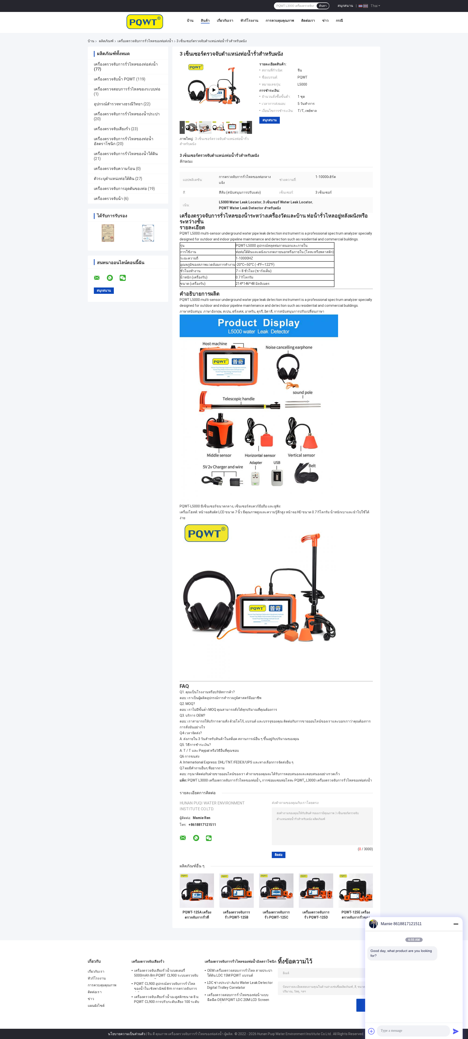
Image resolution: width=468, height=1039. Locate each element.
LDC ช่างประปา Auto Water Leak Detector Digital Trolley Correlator (240, 985)
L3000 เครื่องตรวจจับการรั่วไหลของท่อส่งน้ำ (339, 780)
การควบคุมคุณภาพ (280, 20)
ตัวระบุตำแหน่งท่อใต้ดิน (114, 178)
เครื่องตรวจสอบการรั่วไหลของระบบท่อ (127, 89)
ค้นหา (323, 6)
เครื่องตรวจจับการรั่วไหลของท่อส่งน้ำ (145, 41)
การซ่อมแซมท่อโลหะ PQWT (283, 780)
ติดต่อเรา (308, 20)
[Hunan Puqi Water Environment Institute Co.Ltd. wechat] (126, 278)
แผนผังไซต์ (96, 1006)
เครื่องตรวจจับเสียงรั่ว (112, 129)
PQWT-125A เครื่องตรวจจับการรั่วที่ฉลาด (197, 915)
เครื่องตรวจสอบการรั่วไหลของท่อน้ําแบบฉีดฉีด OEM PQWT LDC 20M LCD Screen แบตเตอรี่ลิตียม (238, 998)
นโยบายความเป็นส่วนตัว (126, 1034)
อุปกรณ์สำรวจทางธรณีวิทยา (118, 104)
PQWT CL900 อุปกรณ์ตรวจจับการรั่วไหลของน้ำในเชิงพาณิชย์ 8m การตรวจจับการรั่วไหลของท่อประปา (165, 987)
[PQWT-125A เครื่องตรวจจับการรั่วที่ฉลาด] (197, 890)
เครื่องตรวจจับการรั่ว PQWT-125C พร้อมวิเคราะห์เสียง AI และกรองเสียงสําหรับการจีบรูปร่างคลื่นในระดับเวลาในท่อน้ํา (276, 915)
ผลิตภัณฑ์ (106, 41)
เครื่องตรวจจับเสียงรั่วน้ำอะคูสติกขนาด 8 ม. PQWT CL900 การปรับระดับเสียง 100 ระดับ (166, 999)
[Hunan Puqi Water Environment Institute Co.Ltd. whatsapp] (113, 278)
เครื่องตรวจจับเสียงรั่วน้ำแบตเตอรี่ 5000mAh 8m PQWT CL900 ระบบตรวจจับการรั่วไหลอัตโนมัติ (166, 974)
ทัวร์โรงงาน (249, 20)
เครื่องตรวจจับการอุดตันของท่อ (120, 188)
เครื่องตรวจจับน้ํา (108, 198)
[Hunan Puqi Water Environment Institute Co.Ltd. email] (100, 278)
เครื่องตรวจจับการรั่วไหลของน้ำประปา (127, 114)
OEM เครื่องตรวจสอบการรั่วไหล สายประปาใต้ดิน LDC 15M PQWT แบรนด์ (239, 973)
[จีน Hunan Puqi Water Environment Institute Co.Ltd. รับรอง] (108, 233)
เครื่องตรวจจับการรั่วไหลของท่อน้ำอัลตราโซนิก (240, 961)
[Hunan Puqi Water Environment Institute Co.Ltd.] (145, 21)
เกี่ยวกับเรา (225, 20)
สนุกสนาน (345, 6)
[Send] (456, 1031)
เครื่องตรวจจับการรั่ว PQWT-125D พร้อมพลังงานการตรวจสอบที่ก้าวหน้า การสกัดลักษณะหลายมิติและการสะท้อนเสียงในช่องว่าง (316, 915)
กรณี (339, 20)
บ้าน (190, 20)
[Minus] (456, 924)
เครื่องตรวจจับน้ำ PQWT (114, 79)
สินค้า (205, 20)
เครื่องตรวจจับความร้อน (114, 168)
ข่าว (325, 20)
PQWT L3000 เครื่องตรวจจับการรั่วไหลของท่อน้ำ (224, 780)
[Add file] (371, 1031)
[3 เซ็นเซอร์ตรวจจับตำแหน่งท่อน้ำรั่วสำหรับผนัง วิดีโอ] (214, 90)
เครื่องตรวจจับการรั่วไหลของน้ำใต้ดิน (126, 153)
